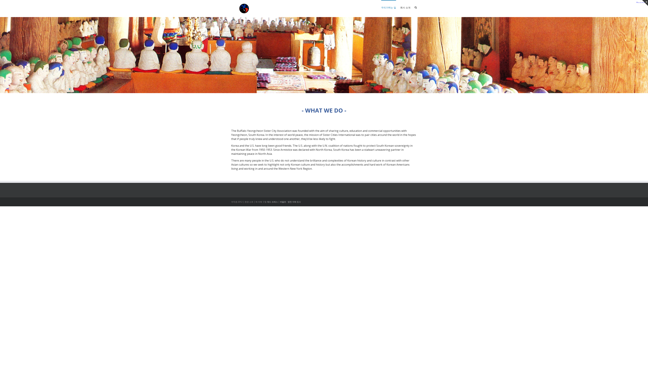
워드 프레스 (272, 201)
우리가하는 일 (388, 7)
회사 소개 (405, 7)
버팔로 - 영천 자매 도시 (290, 201)
